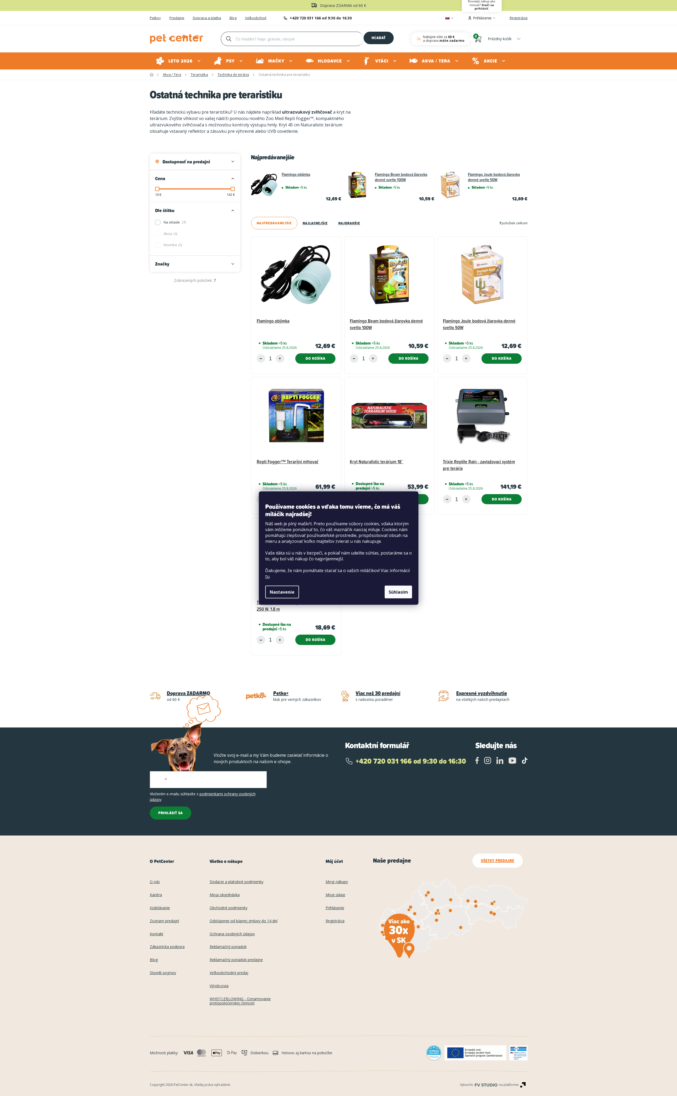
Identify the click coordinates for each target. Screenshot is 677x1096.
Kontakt (156, 934)
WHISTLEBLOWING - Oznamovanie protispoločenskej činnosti (240, 1001)
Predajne (176, 18)
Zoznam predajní (164, 921)
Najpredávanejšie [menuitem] (274, 223)
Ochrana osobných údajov (232, 934)
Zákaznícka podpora (167, 947)
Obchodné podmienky (228, 908)
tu (267, 576)
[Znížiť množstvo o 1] (261, 358)
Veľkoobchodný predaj (229, 973)
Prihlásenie (335, 908)
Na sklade (174, 222)
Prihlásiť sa (170, 813)
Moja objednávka (225, 895)
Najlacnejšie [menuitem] (315, 223)
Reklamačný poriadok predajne (236, 960)
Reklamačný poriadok (228, 947)
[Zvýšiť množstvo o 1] (280, 358)
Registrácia (519, 17)
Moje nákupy (337, 882)
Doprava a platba (207, 18)
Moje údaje (335, 895)
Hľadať (379, 37)
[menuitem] (178, 60)
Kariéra (156, 895)
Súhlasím (398, 592)
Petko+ (155, 18)
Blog (233, 18)
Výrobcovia (219, 986)
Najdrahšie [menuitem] (349, 223)
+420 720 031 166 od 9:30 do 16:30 (321, 17)
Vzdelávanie (160, 908)
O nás (155, 882)
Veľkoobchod (255, 18)
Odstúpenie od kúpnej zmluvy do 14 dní (243, 921)
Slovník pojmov (163, 973)
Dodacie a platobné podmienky (236, 882)
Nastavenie (282, 592)
